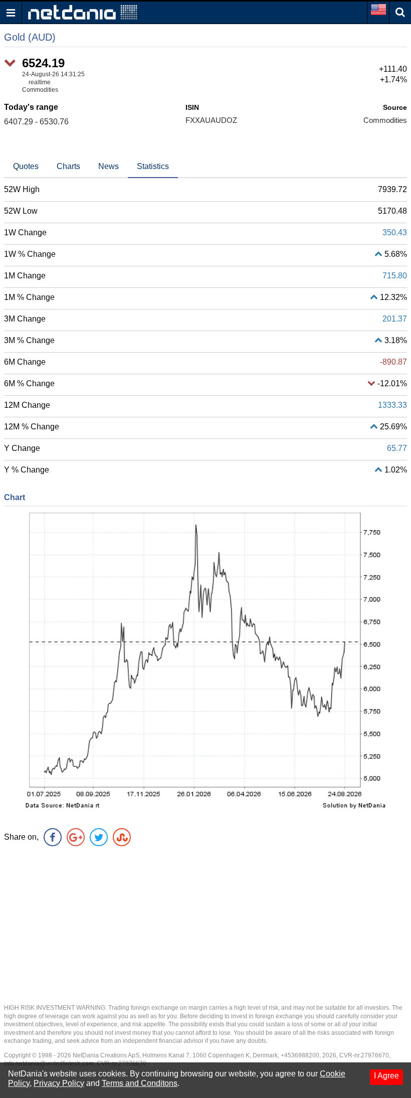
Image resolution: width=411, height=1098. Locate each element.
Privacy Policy (59, 1083)
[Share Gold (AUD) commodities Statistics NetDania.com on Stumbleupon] (122, 837)
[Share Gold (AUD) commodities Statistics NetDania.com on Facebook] (53, 837)
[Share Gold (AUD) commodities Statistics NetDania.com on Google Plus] (76, 837)
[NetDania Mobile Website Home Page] (82, 12)
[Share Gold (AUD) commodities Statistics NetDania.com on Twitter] (99, 837)
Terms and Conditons (139, 1083)
